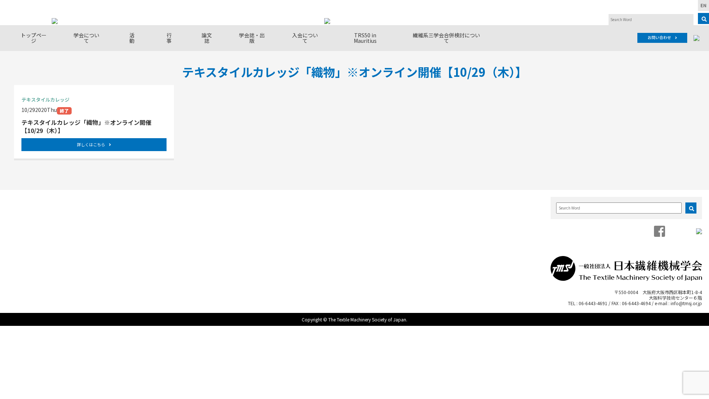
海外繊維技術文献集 (396, 233)
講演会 (205, 247)
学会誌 (381, 211)
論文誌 (207, 37)
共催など (208, 255)
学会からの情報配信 (43, 240)
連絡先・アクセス (41, 247)
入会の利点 (475, 211)
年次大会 (208, 218)
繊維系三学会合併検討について (446, 37)
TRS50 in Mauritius (365, 37)
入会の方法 (475, 218)
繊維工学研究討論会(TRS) (226, 233)
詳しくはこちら (91, 144)
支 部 (117, 218)
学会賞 (29, 218)
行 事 (172, 37)
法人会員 (31, 233)
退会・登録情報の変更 (487, 233)
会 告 (381, 225)
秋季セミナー (212, 225)
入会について (305, 37)
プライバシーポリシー (46, 255)
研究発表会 (210, 211)
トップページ (34, 37)
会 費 (470, 225)
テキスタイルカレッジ (222, 240)
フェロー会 (122, 225)
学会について (86, 37)
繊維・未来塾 (124, 233)
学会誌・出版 (252, 37)
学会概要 (31, 211)
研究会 (117, 211)
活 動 (134, 37)
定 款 (29, 225)
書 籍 (381, 218)
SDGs (116, 240)
